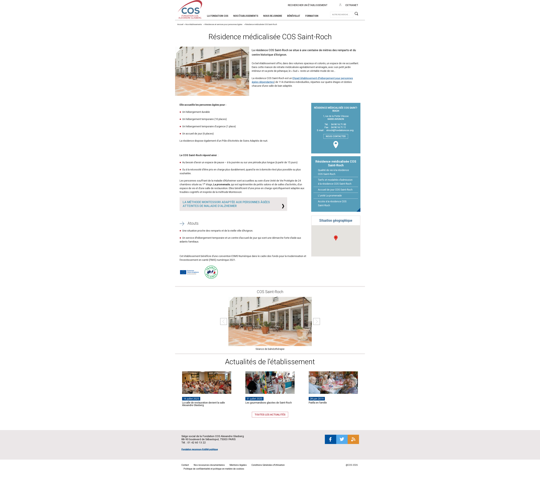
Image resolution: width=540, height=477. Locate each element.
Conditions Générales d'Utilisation (268, 465)
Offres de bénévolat (247, 10)
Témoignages (219, 10)
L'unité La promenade (330, 195)
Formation (311, 15)
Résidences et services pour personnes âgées (223, 24)
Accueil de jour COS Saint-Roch (335, 189)
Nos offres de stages (275, 7)
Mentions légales (238, 465)
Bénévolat (293, 15)
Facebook (330, 439)
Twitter (342, 439)
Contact (185, 465)
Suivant (316, 321)
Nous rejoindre (272, 15)
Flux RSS (353, 439)
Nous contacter (336, 136)
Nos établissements (245, 15)
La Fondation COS (217, 15)
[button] (336, 238)
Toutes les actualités (270, 414)
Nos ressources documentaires (209, 465)
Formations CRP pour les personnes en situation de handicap (245, 6)
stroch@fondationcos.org (340, 130)
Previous (223, 321)
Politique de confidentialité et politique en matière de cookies (214, 468)
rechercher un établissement (308, 5)
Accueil (180, 24)
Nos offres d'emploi (241, 7)
